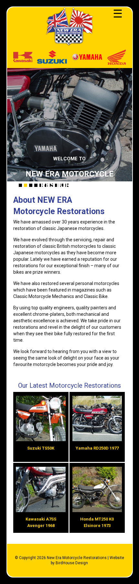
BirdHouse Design (72, 563)
